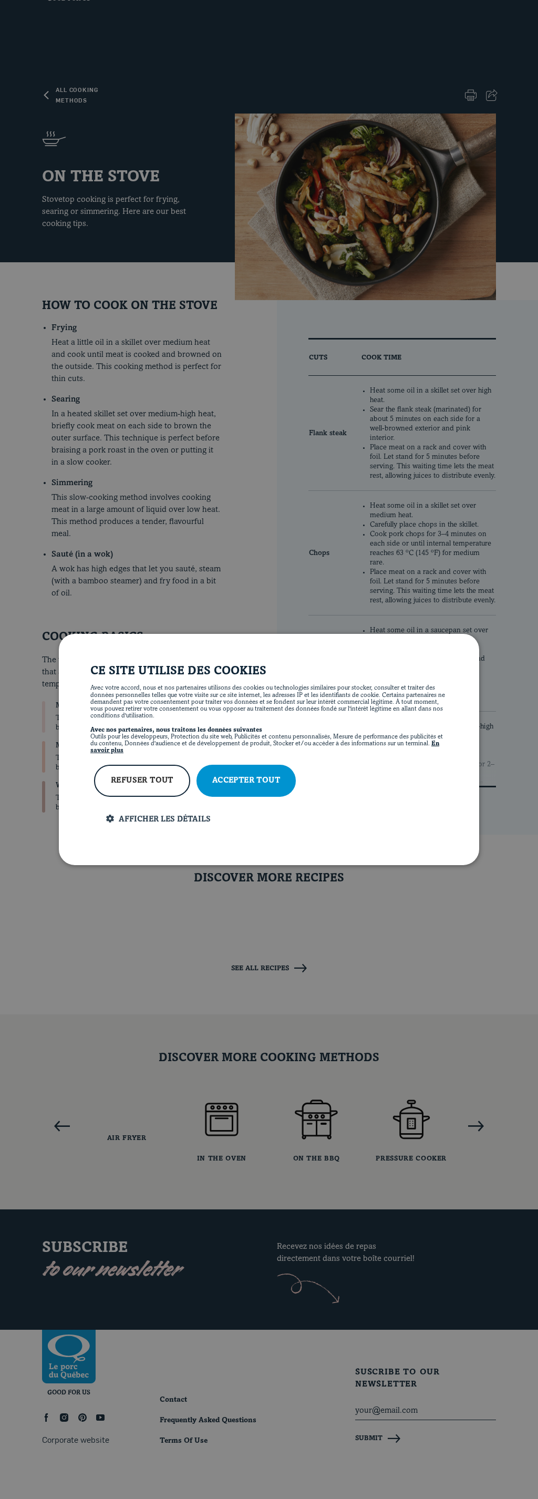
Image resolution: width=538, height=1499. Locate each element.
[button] (277, 819)
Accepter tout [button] (246, 781)
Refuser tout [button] (142, 781)
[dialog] (269, 749)
